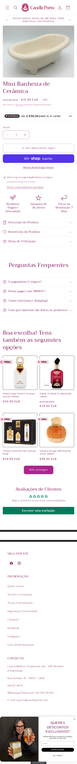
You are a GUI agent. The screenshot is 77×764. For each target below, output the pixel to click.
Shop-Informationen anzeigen (25, 187)
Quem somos (15, 586)
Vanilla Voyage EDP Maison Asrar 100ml (55, 452)
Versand (19, 105)
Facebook (13, 628)
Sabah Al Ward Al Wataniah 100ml (55, 395)
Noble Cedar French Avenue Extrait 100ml (19, 395)
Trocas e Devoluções (20, 603)
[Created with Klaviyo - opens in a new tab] (39, 763)
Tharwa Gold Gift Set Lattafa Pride (19, 452)
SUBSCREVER (57, 750)
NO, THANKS (57, 755)
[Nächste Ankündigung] (70, 20)
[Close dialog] (74, 719)
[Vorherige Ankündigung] (7, 20)
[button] (7, 8)
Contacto (13, 619)
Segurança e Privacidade (22, 611)
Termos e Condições (19, 594)
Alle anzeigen (38, 469)
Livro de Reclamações (20, 644)
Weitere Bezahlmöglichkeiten (38, 167)
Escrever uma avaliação (38, 510)
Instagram (13, 636)
